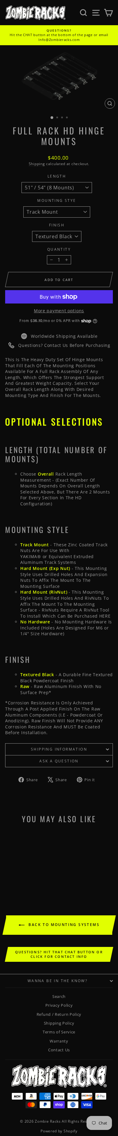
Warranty (59, 1041)
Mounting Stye (56, 200)
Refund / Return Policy (59, 1014)
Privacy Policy (59, 1005)
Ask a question (59, 761)
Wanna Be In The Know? (57, 980)
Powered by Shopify (59, 1131)
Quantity (59, 249)
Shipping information (59, 749)
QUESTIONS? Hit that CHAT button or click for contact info (59, 954)
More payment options (59, 311)
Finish (56, 225)
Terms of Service (59, 1032)
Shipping (37, 163)
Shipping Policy (59, 1023)
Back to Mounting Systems (63, 924)
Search (59, 996)
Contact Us (59, 1050)
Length (57, 176)
